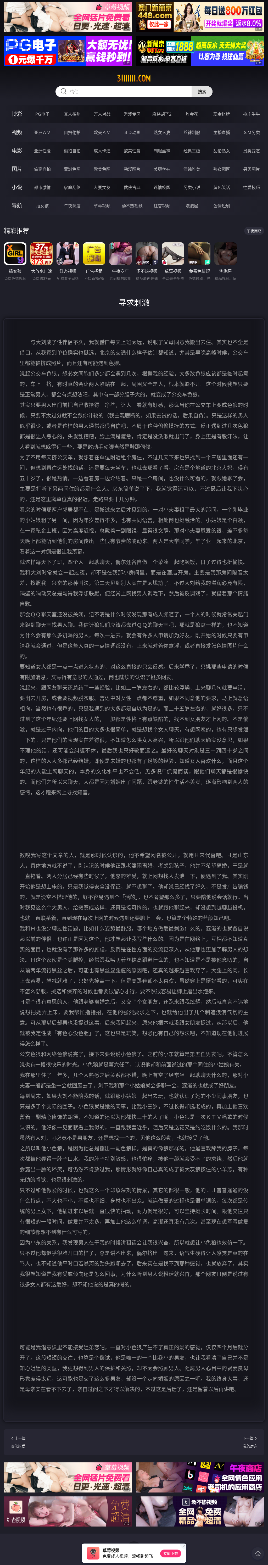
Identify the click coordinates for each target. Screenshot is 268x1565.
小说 (17, 187)
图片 (17, 168)
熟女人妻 (162, 132)
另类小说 (191, 187)
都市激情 (42, 187)
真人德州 (72, 114)
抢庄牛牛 (251, 114)
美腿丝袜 (162, 169)
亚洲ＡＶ (42, 132)
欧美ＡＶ (102, 132)
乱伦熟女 (221, 151)
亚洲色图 (72, 169)
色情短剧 (221, 206)
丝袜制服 (191, 132)
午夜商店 (72, 206)
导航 (17, 205)
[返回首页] (258, 1553)
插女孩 (42, 206)
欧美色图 (102, 169)
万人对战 (102, 114)
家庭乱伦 (72, 187)
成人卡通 (102, 151)
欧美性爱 (132, 151)
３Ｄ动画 (132, 132)
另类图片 (251, 169)
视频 (17, 132)
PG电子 (42, 114)
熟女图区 (221, 169)
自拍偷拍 (72, 132)
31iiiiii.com (134, 78)
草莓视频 (102, 206)
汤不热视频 (132, 206)
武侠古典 (132, 187)
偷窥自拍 (42, 169)
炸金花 (192, 114)
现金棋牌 (221, 114)
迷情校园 (162, 187)
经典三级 (191, 151)
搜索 (202, 91)
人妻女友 (102, 187)
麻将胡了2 (161, 114)
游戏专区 (132, 114)
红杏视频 (162, 206)
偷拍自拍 (72, 151)
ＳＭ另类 (251, 132)
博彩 (17, 114)
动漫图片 (132, 169)
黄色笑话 (221, 187)
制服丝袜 (162, 151)
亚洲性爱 (42, 151)
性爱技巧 (251, 187)
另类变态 (251, 151)
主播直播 (221, 132)
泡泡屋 (192, 206)
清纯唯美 (191, 169)
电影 (17, 150)
